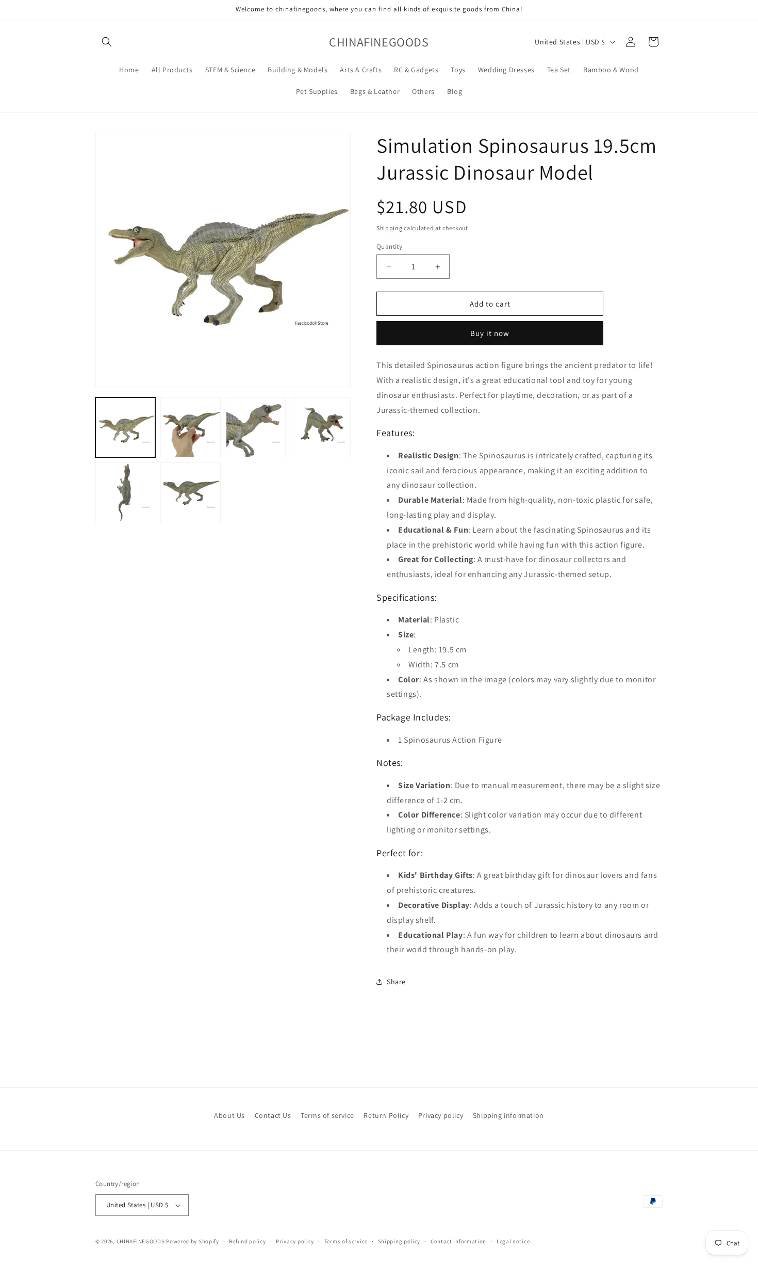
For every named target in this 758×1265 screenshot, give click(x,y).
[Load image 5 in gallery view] (125, 492)
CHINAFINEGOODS (141, 1241)
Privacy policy (440, 1115)
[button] (106, 41)
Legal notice (513, 1241)
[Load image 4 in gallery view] (321, 427)
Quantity (389, 246)
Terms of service (327, 1115)
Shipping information (508, 1115)
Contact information (458, 1241)
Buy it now (489, 333)
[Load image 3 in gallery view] (256, 427)
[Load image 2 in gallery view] (190, 427)
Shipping (389, 228)
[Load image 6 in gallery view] (190, 492)
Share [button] (396, 981)
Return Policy (386, 1115)
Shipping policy (399, 1241)
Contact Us (273, 1115)
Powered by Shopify (192, 1241)
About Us (229, 1115)
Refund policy (247, 1241)
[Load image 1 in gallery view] (125, 427)
